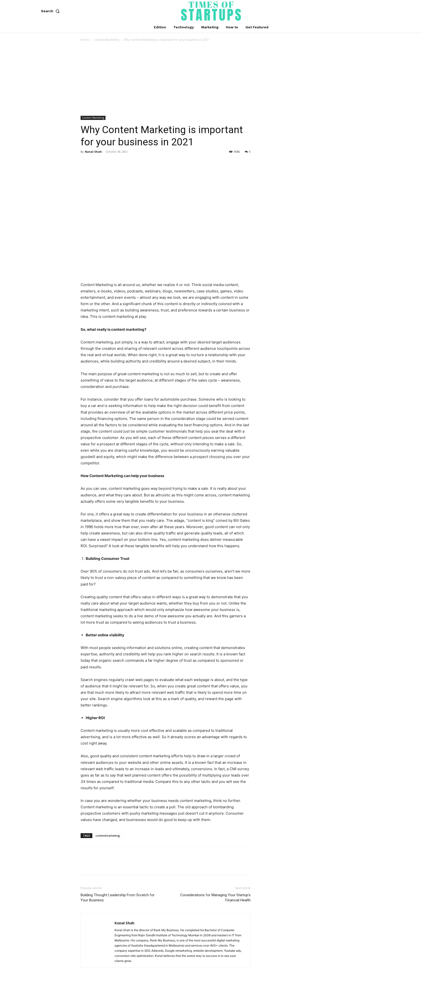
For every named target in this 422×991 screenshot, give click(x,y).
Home (85, 40)
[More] (131, 163)
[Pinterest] (108, 163)
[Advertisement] (211, 79)
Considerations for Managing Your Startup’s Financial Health (215, 897)
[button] (51, 11)
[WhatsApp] (119, 163)
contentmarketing (107, 835)
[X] (97, 163)
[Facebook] (85, 163)
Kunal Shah (93, 151)
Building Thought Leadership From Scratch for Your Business (118, 897)
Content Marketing (106, 40)
